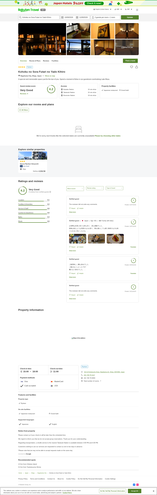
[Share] (136, 67)
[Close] (153, 491)
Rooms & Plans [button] (34, 61)
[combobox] (38, 17)
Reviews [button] (46, 61)
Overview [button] (23, 61)
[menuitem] (102, 9)
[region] (78, 491)
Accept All (134, 491)
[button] (28, 10)
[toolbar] (75, 17)
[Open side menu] (137, 10)
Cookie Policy (67, 493)
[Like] (131, 66)
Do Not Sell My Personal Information (112, 491)
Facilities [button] (55, 61)
